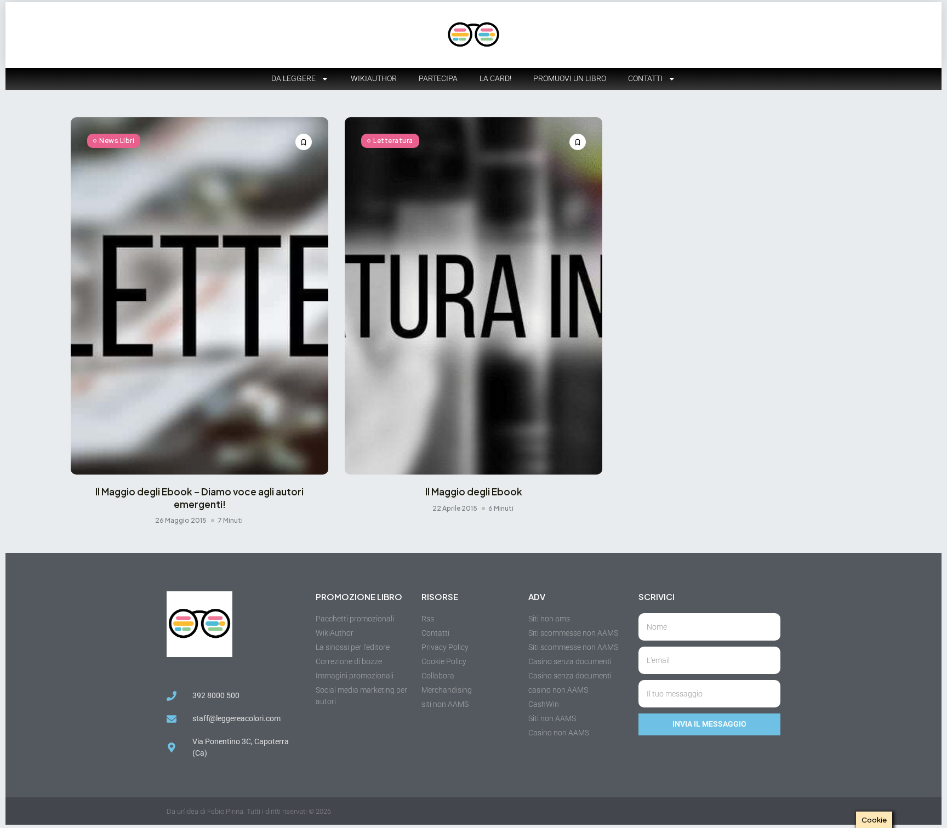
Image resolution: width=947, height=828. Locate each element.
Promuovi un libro (569, 78)
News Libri (116, 140)
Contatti (645, 78)
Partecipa (438, 78)
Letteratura (393, 140)
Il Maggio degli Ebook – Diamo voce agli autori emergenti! (199, 498)
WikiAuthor (374, 78)
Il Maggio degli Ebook (473, 492)
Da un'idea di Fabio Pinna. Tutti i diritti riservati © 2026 (249, 811)
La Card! (495, 78)
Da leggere (293, 78)
